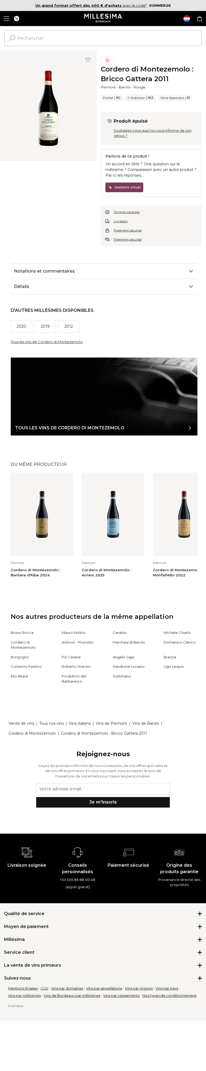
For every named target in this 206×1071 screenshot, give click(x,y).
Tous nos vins (51, 723)
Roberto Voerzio (76, 666)
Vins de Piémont (111, 723)
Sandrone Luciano (129, 666)
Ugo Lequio (174, 666)
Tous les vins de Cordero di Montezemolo (47, 342)
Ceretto (120, 632)
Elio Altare (19, 676)
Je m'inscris (103, 802)
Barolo (125, 87)
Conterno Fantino (26, 666)
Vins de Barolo (145, 723)
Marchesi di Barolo (129, 642)
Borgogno (20, 657)
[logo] (103, 18)
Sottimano (122, 676)
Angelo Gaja (123, 657)
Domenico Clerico (180, 642)
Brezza (170, 657)
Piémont (108, 87)
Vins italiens (80, 723)
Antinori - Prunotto (78, 642)
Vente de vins (21, 723)
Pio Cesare (71, 657)
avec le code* (91, 5)
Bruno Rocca (22, 632)
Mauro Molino (74, 632)
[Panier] (199, 18)
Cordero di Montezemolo (32, 733)
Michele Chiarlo (177, 632)
